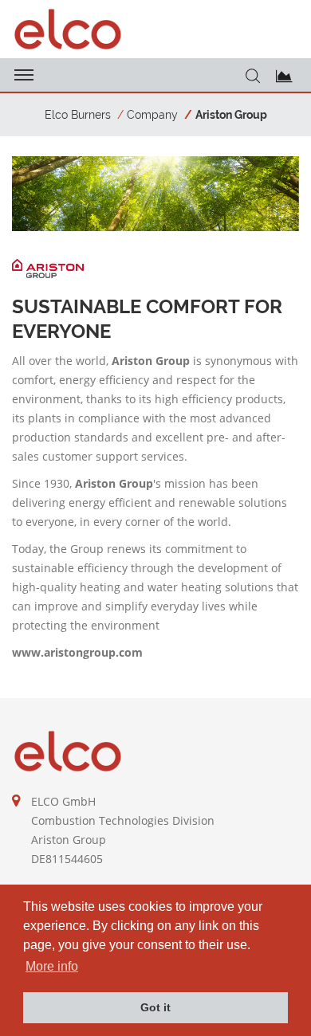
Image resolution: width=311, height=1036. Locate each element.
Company (152, 114)
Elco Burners (78, 114)
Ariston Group (231, 114)
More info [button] (52, 966)
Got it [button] (155, 1007)
